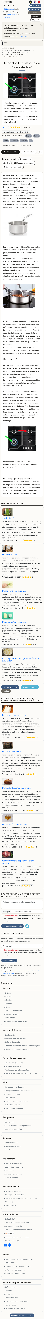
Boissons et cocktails (13, 1011)
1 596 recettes (8, 9)
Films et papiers (11, 1178)
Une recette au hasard (14, 1063)
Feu (31, 141)
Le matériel (9, 1122)
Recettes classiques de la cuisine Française (22, 1046)
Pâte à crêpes (10, 1305)
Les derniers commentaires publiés (19, 1259)
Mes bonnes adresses (14, 1108)
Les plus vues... (11, 1263)
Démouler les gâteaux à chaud (16, 788)
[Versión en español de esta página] (39, 2)
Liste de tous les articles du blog (18, 1266)
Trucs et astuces (11, 1018)
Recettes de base (12, 1014)
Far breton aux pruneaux (15, 1308)
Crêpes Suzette (11, 1287)
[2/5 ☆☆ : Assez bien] (20, 132)
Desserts (8, 1004)
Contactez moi (35, 9)
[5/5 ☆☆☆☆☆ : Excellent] (28, 132)
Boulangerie (10, 1035)
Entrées (8, 993)
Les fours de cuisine (11, 751)
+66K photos (12, 15)
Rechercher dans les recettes (17, 1070)
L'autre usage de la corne (14, 622)
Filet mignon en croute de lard (17, 1301)
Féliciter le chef (9, 554)
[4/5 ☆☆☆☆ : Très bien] (25, 132)
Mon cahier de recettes (14, 1195)
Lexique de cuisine (12, 1094)
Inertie (6, 141)
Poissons (8, 996)
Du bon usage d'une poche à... (17, 52)
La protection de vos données (17, 1237)
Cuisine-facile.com (9, 3)
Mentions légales (12, 1241)
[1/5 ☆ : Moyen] (18, 132)
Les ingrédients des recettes (16, 1101)
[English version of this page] (35, 2)
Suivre (7, 163)
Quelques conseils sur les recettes (19, 1091)
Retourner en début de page (22, 1315)
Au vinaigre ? (8, 518)
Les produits (10, 1098)
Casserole (23, 141)
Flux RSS (6, 691)
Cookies (8, 1291)
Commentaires (29, 152)
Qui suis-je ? (36, 6)
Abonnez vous (35, 13)
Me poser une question (25, 163)
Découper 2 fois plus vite (14, 591)
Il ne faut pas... (11, 1150)
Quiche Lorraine (11, 1298)
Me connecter (10, 1205)
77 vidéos (6, 17)
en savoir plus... (22, 36)
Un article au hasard (13, 56)
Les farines (9, 1170)
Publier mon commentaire (12, 926)
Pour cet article (11, 152)
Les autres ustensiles (13, 1129)
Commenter (26, 159)
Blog (12, 48)
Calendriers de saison (14, 1105)
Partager (36, 16)
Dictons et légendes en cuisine (17, 1049)
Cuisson (28, 136)
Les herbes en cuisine (14, 1167)
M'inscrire (9, 1202)
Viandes (8, 1000)
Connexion (36, 20)
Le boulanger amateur (14, 1174)
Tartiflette (9, 1294)
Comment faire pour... (14, 1146)
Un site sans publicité (13, 1226)
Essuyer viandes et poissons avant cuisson (18, 861)
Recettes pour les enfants (15, 1038)
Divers (7, 1007)
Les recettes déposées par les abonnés (21, 1073)
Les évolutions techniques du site (18, 1230)
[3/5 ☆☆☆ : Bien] (23, 132)
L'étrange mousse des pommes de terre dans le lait (20, 659)
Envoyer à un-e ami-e (13, 167)
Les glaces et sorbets (13, 1163)
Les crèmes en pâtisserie (14, 715)
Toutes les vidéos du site (15, 1273)
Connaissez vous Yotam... (14, 54)
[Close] (41, 25)
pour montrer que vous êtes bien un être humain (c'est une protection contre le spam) (23, 918)
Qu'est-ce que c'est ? (13, 1191)
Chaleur (36, 136)
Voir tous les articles (10, 687)
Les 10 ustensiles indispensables (18, 1126)
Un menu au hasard (13, 1066)
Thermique (14, 141)
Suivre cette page (9, 960)
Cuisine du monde (12, 1042)
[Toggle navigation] (5, 43)
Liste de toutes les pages (15, 1270)
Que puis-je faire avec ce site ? (17, 1223)
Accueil (4, 48)
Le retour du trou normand (15, 824)
